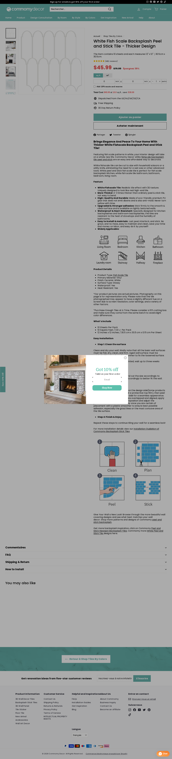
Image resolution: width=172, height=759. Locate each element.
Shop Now (107, 387)
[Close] (125, 357)
